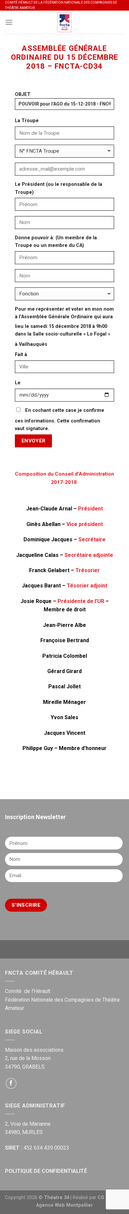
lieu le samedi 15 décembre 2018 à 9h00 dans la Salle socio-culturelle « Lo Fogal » (62, 330)
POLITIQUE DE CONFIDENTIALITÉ (46, 1171)
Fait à (21, 354)
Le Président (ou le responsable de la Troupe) (58, 188)
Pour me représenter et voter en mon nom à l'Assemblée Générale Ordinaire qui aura (64, 313)
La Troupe (27, 120)
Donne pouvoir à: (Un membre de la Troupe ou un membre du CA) (56, 241)
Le (18, 383)
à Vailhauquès (31, 344)
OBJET (22, 94)
